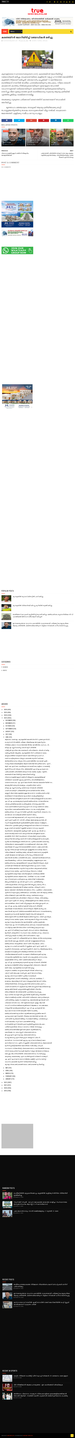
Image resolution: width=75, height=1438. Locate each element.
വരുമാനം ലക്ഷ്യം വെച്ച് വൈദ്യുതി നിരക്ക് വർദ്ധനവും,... (24, 970)
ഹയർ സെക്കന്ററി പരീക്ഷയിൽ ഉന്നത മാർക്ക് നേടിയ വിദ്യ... (25, 790)
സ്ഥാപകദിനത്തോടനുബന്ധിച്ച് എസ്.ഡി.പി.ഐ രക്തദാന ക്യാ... (27, 806)
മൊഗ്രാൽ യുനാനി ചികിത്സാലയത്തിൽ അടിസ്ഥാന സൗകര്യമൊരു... (29, 911)
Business (5, 667)
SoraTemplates (10, 1435)
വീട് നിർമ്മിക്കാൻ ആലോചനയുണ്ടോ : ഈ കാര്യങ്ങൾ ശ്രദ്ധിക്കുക (38, 1385)
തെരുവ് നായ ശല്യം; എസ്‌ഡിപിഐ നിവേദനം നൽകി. (23, 871)
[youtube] (67, 2)
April (7, 1070)
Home (5, 31)
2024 (5, 715)
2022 (5, 1082)
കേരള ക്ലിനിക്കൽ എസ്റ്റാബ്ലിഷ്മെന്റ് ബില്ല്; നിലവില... (23, 989)
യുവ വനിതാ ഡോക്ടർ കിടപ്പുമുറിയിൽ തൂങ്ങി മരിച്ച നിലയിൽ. (25, 994)
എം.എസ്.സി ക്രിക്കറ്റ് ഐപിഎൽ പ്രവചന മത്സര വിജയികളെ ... (27, 930)
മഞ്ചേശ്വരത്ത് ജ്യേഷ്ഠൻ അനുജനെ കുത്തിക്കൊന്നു (23, 1029)
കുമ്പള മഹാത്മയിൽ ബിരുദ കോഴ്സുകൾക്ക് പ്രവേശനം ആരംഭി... (26, 965)
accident (34, 41)
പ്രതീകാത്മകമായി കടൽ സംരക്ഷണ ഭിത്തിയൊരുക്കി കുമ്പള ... (26, 954)
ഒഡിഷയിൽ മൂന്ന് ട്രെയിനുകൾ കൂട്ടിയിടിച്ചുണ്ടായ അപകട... (25, 1024)
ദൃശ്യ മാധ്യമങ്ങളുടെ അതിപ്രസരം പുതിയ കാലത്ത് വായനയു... (27, 841)
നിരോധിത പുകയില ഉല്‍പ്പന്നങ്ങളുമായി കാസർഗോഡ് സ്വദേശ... (27, 825)
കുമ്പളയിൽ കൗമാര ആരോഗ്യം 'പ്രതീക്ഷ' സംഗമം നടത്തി (25, 876)
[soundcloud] (72, 2)
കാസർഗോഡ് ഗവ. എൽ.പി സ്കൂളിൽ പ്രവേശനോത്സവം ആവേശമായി (28, 1043)
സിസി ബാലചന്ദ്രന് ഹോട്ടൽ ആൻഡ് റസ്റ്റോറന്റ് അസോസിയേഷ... (27, 1051)
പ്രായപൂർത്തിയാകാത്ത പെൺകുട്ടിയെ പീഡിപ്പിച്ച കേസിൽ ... (25, 804)
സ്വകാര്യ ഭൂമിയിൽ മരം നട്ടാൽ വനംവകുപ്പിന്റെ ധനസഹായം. (26, 957)
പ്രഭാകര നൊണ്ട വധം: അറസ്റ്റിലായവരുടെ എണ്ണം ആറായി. (25, 1003)
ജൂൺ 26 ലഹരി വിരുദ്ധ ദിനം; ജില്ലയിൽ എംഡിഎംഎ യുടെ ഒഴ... (27, 769)
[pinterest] (69, 2)
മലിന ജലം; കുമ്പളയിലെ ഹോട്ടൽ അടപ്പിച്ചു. (20, 968)
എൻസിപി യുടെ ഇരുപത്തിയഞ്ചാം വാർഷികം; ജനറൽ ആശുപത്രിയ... (29, 892)
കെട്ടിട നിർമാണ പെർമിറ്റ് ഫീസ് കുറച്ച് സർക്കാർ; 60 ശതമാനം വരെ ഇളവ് (41, 1376)
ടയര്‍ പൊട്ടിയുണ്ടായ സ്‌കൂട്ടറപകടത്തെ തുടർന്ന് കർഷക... (25, 758)
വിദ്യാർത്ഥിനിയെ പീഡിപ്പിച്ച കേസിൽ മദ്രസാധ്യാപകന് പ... (26, 984)
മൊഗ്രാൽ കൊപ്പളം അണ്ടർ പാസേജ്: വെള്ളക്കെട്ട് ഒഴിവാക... (25, 941)
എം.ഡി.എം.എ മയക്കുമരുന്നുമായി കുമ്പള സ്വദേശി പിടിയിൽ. (26, 962)
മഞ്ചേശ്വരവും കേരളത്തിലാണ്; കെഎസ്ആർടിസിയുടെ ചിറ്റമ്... (27, 863)
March (8, 1073)
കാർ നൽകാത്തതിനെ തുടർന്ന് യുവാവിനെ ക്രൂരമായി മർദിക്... (26, 868)
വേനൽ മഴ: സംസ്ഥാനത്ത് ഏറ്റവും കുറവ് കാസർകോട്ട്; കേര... (25, 1040)
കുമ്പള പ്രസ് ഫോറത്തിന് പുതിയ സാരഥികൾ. (20, 976)
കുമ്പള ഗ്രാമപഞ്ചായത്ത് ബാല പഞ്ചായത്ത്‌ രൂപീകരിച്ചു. (25, 1064)
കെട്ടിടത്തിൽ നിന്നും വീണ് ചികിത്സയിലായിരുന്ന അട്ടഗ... (24, 960)
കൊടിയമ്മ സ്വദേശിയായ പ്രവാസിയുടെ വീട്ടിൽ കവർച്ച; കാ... (26, 908)
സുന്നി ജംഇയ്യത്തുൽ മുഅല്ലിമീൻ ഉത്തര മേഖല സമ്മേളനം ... (26, 823)
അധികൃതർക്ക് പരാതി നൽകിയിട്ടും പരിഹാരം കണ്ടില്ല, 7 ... (25, 978)
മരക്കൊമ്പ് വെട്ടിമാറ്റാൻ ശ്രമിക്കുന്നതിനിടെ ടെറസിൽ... (23, 951)
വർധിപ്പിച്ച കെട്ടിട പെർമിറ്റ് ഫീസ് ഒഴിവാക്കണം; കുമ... (22, 935)
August (8, 731)
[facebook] (47, 2)
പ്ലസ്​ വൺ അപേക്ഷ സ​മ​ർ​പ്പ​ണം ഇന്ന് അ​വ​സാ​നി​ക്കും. (23, 973)
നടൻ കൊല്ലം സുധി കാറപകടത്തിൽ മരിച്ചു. (20, 1021)
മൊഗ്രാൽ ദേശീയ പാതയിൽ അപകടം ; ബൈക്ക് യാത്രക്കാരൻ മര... (28, 858)
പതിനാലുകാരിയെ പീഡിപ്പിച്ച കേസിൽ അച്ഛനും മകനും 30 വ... (26, 884)
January (8, 1079)
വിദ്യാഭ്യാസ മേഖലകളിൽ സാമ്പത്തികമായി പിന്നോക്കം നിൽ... (26, 844)
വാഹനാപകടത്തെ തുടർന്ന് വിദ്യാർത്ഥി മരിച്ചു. (21, 1062)
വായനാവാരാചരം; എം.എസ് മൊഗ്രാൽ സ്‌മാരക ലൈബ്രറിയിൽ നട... (29, 782)
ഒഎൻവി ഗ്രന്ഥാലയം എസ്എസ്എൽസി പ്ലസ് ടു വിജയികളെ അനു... (29, 949)
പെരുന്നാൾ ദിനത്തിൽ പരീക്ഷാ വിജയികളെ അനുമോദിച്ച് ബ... (26, 742)
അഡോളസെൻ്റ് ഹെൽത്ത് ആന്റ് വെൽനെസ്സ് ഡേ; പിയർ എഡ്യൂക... (28, 917)
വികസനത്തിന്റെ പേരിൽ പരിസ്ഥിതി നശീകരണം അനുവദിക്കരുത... (27, 997)
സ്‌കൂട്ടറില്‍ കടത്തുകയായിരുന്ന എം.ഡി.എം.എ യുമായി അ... (25, 1008)
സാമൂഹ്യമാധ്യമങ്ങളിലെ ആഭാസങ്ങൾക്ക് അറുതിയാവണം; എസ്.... (28, 763)
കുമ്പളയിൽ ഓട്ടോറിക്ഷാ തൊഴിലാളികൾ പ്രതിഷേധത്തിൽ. (25, 874)
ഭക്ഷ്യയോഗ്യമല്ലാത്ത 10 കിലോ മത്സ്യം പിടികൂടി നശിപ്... (25, 887)
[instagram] (54, 2)
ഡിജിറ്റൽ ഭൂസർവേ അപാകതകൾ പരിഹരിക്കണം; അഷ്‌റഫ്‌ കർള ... (28, 750)
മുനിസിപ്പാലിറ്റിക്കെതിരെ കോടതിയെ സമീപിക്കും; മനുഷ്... (24, 1045)
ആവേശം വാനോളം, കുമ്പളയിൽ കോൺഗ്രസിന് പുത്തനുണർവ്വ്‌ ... (28, 739)
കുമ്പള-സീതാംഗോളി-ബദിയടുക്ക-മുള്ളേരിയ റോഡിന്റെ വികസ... (26, 849)
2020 (5, 1088)
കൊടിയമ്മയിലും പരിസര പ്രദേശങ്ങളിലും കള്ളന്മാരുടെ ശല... (26, 860)
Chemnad (30, 131)
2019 (5, 1091)
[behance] (61, 2)
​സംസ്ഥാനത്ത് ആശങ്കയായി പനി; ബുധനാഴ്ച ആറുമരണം (24, 817)
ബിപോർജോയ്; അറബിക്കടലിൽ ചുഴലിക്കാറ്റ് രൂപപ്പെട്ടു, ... (24, 992)
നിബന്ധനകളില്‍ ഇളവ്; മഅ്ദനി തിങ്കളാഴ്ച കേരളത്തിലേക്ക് (25, 777)
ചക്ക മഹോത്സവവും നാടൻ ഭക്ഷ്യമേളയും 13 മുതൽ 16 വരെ (36, 1211)
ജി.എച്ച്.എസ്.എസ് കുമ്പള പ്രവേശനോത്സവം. (20, 1035)
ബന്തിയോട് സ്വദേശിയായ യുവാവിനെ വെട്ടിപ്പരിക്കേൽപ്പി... (25, 796)
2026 (5, 709)
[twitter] (50, 2)
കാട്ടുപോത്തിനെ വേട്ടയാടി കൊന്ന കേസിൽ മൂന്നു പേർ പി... (25, 755)
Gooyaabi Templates (28, 1435)
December (9, 720)
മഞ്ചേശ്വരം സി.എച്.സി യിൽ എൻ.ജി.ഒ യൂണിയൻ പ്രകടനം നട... (28, 812)
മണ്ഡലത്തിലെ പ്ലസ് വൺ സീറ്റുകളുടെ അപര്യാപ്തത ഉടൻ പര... (27, 903)
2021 (5, 1085)
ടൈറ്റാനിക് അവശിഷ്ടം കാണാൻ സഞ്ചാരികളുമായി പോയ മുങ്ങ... (27, 839)
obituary (45, 41)
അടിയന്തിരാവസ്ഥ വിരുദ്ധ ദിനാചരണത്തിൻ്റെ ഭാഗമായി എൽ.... (27, 761)
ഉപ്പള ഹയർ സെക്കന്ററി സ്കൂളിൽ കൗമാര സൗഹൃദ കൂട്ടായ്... (25, 828)
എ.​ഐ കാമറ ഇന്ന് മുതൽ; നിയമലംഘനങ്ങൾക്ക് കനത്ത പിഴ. (26, 1016)
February (9, 1076)
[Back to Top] (72, 1435)
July (7, 734)
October (9, 726)
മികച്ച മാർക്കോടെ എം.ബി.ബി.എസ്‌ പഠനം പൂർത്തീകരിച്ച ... (24, 882)
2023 (5, 718)
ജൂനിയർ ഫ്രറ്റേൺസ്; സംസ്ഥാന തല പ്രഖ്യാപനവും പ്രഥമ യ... (27, 933)
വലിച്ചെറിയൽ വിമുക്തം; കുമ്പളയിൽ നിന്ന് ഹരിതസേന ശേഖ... (26, 753)
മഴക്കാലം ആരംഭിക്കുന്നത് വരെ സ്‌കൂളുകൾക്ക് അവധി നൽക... (26, 981)
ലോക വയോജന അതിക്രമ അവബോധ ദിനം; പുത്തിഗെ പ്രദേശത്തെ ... (29, 890)
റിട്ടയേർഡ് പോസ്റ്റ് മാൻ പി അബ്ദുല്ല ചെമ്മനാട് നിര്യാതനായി (36, 140)
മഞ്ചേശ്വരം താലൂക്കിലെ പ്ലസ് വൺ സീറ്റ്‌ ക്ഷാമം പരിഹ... (25, 943)
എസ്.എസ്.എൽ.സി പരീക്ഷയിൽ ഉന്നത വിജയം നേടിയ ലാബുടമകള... (29, 938)
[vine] (64, 2)
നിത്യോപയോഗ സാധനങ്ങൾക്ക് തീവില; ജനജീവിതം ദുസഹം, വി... (27, 745)
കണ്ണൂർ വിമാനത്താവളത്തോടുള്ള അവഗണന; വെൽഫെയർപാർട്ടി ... (28, 793)
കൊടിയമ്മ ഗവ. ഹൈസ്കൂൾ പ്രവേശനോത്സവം (20, 1032)
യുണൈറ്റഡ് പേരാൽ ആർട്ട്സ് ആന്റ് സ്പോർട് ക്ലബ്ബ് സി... (25, 914)
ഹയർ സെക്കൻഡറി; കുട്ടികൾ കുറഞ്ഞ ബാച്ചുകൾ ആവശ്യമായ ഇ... (28, 986)
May (7, 1068)
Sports (5, 670)
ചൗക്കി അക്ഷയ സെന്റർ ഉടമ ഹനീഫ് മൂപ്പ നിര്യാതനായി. (24, 855)
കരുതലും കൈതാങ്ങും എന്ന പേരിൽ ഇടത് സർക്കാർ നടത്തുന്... (27, 1056)
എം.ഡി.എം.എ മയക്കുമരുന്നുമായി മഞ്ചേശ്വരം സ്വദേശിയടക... (27, 801)
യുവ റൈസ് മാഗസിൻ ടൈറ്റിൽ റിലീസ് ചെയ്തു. (21, 1010)
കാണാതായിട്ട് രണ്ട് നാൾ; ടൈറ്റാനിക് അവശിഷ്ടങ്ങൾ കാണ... (25, 833)
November (9, 723)
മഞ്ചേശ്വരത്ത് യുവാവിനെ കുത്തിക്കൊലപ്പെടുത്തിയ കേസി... (26, 1013)
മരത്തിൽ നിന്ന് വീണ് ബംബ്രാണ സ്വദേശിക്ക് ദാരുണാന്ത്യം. (25, 836)
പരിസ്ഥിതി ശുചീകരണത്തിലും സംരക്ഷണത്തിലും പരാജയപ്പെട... (27, 1019)
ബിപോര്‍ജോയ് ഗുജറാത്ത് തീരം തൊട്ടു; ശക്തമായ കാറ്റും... (24, 895)
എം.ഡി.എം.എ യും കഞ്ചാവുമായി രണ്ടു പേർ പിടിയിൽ (23, 906)
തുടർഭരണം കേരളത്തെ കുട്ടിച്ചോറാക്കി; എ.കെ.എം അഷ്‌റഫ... (26, 831)
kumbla (39, 41)
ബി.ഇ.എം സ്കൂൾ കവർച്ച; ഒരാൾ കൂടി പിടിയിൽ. (21, 747)
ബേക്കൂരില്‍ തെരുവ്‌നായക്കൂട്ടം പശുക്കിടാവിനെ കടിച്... (23, 785)
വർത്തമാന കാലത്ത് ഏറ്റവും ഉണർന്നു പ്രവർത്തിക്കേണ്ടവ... (25, 780)
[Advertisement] (24, 241)
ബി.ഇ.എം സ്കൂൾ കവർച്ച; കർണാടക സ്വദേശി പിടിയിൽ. (24, 788)
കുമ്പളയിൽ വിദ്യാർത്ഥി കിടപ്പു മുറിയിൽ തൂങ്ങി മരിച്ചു (32, 605)
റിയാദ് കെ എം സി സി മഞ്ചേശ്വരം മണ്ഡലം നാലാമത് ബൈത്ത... (27, 925)
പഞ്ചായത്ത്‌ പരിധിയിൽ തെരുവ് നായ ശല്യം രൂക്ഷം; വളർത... (26, 772)
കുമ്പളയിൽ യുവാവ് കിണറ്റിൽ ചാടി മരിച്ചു (28, 596)
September (9, 729)
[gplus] (57, 2)
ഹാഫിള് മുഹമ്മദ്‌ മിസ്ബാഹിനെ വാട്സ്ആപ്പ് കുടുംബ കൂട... (25, 927)
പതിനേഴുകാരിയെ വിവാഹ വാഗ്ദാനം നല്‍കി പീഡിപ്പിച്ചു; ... (24, 1027)
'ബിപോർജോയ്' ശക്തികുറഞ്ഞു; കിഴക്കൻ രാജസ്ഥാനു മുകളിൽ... (27, 852)
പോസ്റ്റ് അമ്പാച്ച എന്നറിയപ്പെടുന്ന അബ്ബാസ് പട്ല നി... (23, 1037)
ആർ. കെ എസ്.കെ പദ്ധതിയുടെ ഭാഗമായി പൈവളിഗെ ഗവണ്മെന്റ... (28, 766)
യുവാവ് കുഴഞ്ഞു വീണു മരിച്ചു (60, 141)
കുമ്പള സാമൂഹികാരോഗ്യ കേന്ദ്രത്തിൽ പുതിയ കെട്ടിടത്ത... (25, 922)
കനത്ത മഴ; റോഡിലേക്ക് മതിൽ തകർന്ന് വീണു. (21, 815)
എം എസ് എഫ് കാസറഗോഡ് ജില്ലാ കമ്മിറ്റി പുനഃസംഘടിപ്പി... (26, 1059)
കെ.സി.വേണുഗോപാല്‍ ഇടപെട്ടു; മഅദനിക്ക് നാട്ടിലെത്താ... (25, 879)
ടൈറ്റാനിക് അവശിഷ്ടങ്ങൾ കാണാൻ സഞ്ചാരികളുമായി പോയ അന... (29, 798)
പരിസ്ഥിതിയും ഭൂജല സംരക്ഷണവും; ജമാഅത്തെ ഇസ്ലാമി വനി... (27, 1000)
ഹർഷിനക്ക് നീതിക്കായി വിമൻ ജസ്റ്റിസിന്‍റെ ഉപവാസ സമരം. (25, 865)
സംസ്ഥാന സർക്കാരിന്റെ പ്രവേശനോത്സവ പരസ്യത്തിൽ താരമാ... (28, 1048)
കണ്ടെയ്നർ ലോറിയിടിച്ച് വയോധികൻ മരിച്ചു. (20, 774)
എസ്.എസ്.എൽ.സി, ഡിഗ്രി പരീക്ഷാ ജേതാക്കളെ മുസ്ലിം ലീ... (26, 820)
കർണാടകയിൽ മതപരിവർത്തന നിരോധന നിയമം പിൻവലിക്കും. (27, 898)
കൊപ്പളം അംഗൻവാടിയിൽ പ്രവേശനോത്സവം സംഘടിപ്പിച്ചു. (25, 1053)
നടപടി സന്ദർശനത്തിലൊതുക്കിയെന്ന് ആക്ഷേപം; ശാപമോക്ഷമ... (27, 1005)
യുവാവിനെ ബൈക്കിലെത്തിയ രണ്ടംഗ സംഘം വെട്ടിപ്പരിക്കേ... (25, 809)
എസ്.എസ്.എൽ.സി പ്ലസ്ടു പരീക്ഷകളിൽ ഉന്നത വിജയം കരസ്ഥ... (27, 900)
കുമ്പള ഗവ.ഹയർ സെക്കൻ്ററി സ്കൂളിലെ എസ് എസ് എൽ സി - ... (27, 946)
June (7, 737)
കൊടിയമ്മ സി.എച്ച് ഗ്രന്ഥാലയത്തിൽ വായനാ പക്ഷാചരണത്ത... (27, 847)
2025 (5, 712)
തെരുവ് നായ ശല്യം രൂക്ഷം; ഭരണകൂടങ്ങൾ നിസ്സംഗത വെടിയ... (27, 919)
